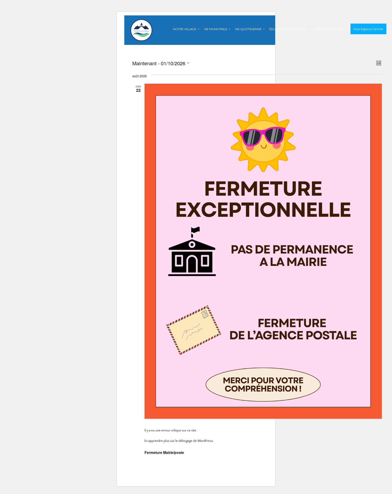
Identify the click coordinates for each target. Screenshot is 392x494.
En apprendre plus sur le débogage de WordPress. (179, 441)
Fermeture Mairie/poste (164, 452)
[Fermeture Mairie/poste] (263, 251)
